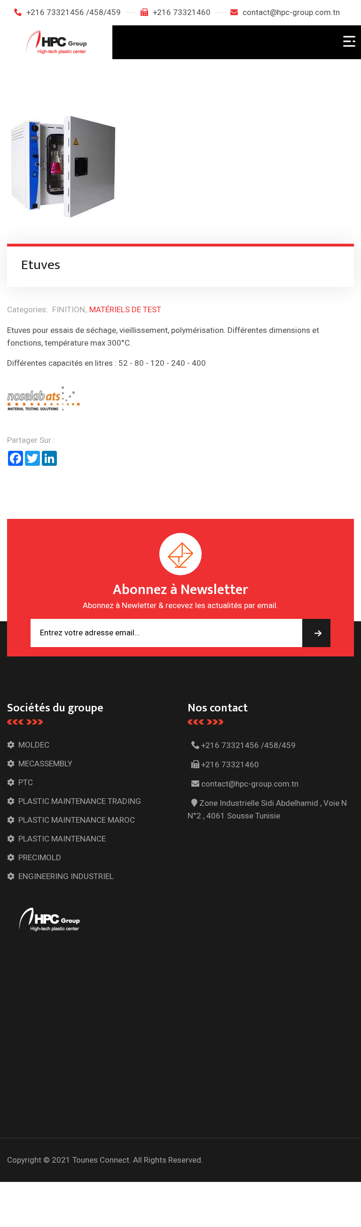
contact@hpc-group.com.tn (291, 12)
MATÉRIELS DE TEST (125, 310)
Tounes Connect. (101, 1160)
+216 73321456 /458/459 (73, 12)
